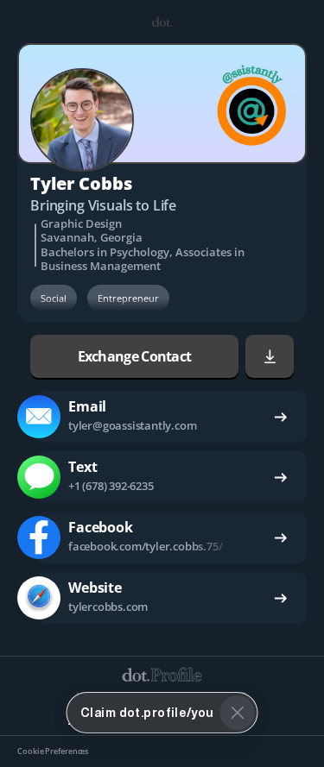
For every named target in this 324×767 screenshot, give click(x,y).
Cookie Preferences (52, 751)
